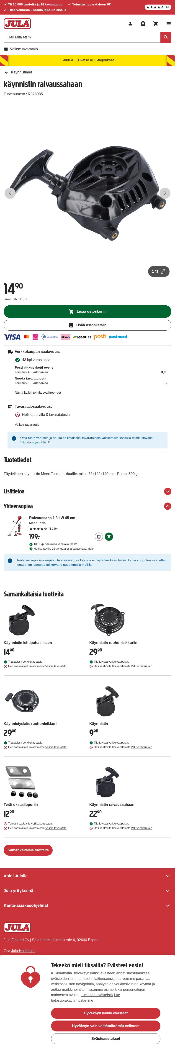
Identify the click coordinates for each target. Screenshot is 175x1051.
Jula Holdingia (23, 951)
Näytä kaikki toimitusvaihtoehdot (38, 392)
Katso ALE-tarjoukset (97, 60)
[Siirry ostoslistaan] (143, 23)
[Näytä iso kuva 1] (87, 193)
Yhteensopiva (18, 506)
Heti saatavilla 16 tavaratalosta (64, 548)
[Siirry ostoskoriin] (155, 23)
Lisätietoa (14, 491)
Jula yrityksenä (18, 890)
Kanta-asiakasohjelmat (26, 905)
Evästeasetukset (105, 1039)
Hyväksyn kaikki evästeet (106, 1013)
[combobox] (87, 37)
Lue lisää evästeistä (97, 995)
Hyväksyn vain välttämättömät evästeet (105, 1026)
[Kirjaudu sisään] (130, 23)
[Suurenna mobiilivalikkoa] (168, 23)
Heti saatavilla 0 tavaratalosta (37, 666)
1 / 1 (155, 271)
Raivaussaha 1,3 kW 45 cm (71, 523)
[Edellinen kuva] (10, 193)
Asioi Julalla (16, 876)
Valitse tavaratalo (24, 49)
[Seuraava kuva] (165, 193)
